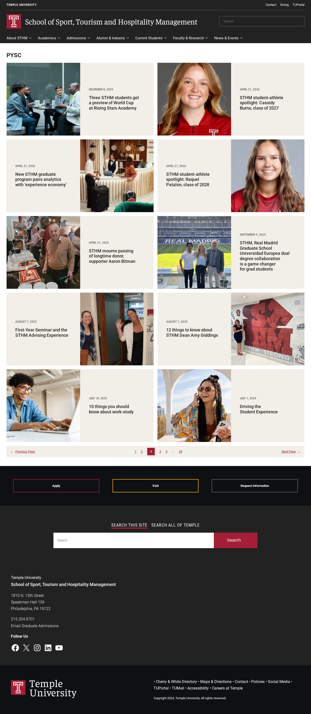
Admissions (76, 38)
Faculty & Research (188, 38)
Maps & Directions (216, 681)
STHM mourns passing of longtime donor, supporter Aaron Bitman (112, 256)
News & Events (226, 38)
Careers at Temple (227, 688)
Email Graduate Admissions (35, 626)
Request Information (255, 486)
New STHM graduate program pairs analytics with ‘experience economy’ (41, 179)
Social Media (279, 681)
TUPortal (298, 5)
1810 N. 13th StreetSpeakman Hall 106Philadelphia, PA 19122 (31, 602)
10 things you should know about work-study (112, 409)
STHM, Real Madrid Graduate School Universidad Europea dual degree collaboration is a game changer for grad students (265, 256)
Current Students (149, 38)
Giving (284, 5)
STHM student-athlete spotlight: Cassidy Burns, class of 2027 (261, 103)
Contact (271, 5)
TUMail (178, 688)
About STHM (17, 38)
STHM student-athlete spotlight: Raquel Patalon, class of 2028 (188, 179)
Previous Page (22, 451)
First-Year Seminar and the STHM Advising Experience (41, 332)
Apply (56, 486)
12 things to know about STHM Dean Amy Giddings (192, 332)
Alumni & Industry (110, 38)
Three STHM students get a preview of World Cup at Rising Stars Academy (114, 103)
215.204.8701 (23, 619)
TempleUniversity (53, 687)
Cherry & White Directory (176, 681)
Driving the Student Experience (259, 409)
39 (180, 451)
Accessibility (198, 688)
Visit (155, 486)
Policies (258, 681)
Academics (47, 38)
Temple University (22, 5)
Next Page (291, 451)
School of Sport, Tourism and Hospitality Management (111, 21)
